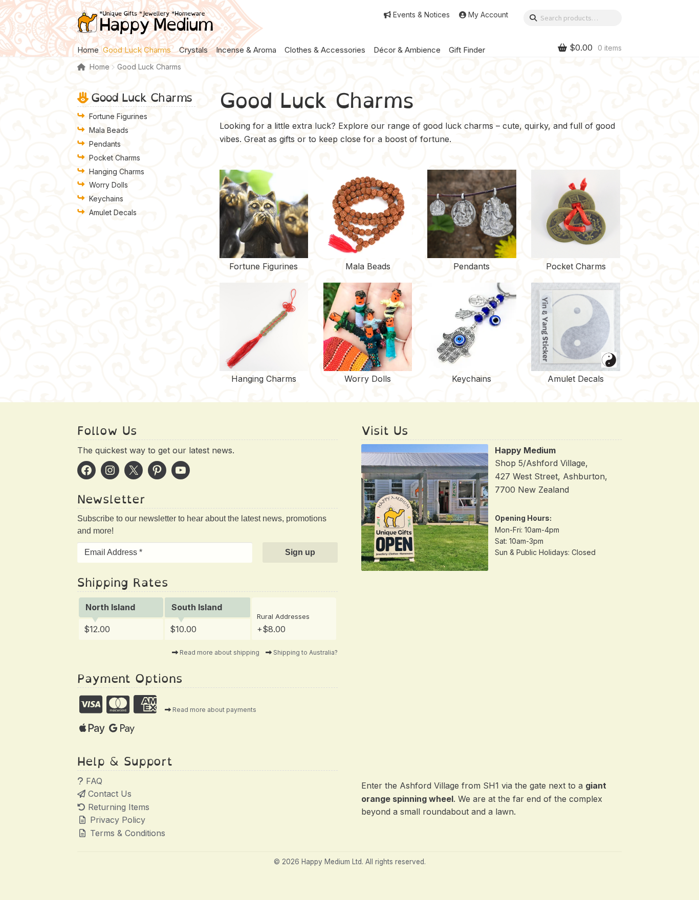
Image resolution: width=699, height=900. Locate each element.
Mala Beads (108, 130)
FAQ (92, 781)
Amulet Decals (113, 212)
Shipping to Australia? (305, 652)
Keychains (106, 198)
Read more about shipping (219, 652)
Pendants (105, 144)
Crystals (193, 50)
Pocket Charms (114, 157)
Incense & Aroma (246, 50)
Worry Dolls (108, 184)
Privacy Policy (116, 820)
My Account (488, 14)
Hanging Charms (116, 171)
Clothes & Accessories (325, 50)
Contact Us (108, 794)
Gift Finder (467, 50)
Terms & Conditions (126, 833)
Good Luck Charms (137, 50)
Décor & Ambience (407, 50)
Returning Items (117, 807)
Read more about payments (214, 709)
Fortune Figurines (118, 116)
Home (88, 50)
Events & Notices (421, 14)
